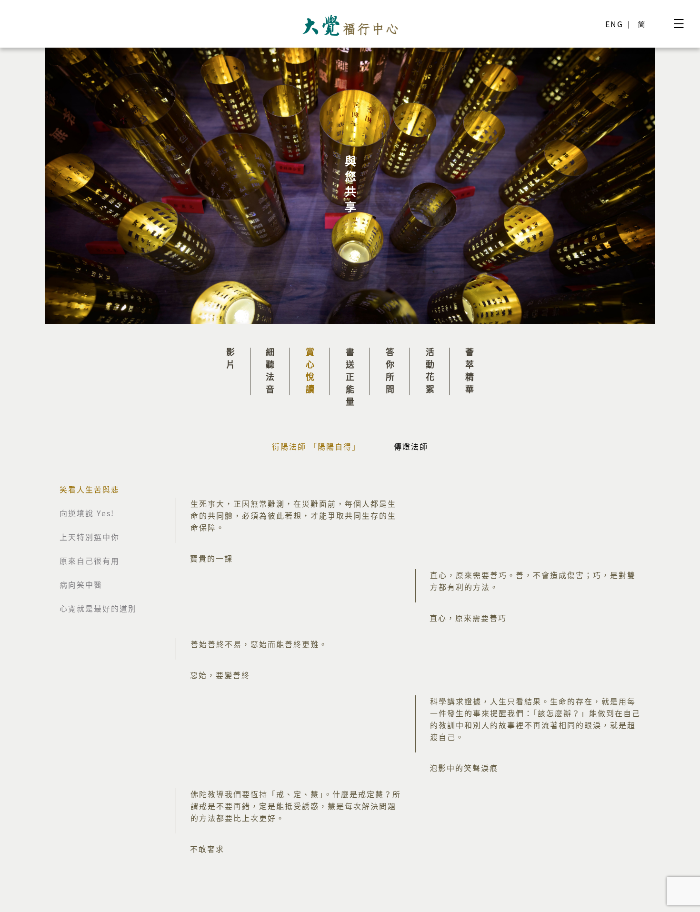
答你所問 (389, 372)
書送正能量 (350, 379)
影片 (230, 360)
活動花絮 (429, 372)
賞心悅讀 (310, 372)
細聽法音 (270, 372)
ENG (614, 24)
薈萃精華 (469, 372)
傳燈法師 (411, 446)
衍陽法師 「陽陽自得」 (316, 446)
